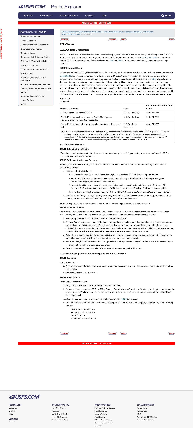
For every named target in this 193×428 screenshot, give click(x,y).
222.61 (144, 57)
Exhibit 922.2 (65, 76)
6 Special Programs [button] (29, 65)
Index (23, 104)
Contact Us (13, 408)
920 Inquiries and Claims (71, 34)
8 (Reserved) (26, 73)
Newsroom (55, 411)
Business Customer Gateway (104, 408)
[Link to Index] (123, 39)
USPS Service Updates (60, 414)
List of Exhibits (27, 100)
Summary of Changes (30, 36)
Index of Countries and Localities (35, 85)
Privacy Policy (142, 408)
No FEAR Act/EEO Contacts (147, 417)
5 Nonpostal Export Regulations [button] (35, 61)
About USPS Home (58, 408)
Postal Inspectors (100, 411)
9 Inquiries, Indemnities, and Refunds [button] (34, 79)
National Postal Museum (103, 420)
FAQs (11, 414)
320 (150, 57)
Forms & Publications (59, 417)
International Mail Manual (33, 31)
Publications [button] (45, 15)
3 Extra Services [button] (28, 53)
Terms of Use (142, 411)
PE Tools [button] (28, 15)
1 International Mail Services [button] (33, 45)
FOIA (139, 414)
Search (168, 15)
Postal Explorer (66, 6)
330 (155, 57)
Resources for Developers (103, 423)
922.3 (124, 299)
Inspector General (100, 414)
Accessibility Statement (145, 420)
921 (154, 79)
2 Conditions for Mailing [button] (31, 49)
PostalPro (97, 426)
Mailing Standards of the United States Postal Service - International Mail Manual (92, 32)
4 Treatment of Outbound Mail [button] (34, 57)
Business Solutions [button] (68, 15)
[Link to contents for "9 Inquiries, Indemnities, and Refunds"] (112, 39)
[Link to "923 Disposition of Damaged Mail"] (171, 39)
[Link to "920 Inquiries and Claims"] (64, 39)
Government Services (59, 420)
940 (119, 60)
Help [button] (104, 15)
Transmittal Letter (28, 41)
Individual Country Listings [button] (32, 96)
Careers (12, 422)
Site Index (12, 411)
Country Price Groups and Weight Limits (36, 90)
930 (111, 60)
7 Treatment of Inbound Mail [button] (33, 69)
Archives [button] (89, 15)
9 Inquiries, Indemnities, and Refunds (138, 32)
